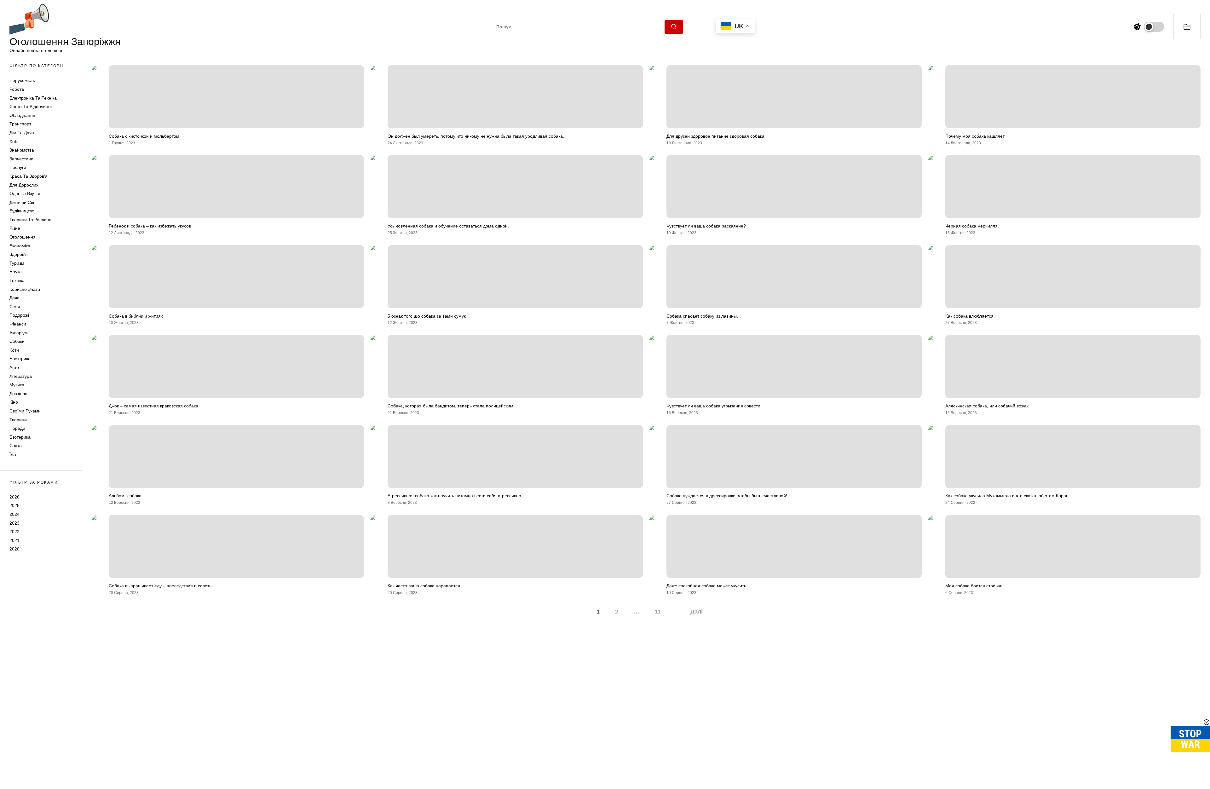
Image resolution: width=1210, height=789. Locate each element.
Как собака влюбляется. (970, 316)
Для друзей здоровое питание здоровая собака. (716, 136)
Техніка (17, 280)
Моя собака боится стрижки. (974, 585)
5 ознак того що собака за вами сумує (427, 316)
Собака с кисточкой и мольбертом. (145, 136)
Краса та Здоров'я (28, 176)
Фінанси (17, 323)
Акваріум (18, 332)
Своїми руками (25, 410)
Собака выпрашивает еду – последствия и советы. (161, 585)
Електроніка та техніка (33, 98)
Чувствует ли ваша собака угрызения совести (713, 405)
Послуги (17, 167)
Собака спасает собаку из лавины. (702, 316)
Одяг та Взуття (24, 193)
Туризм (16, 263)
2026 (14, 496)
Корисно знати (24, 289)
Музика (16, 384)
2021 (14, 540)
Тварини (18, 419)
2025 (14, 505)
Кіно (13, 402)
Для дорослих (23, 184)
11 (658, 611)
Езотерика (20, 437)
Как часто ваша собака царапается (424, 585)
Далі (696, 611)
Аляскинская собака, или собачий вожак (986, 405)
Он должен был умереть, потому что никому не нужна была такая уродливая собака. (476, 136)
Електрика (20, 358)
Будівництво (21, 210)
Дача (14, 297)
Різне (14, 228)
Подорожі (19, 315)
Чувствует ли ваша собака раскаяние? (706, 225)
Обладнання (22, 115)
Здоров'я (18, 254)
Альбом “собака (125, 495)
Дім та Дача (21, 132)
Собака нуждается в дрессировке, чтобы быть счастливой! (726, 495)
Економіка (19, 245)
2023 (14, 523)
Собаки (17, 341)
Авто (14, 367)
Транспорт (20, 123)
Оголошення (22, 236)
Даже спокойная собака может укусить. (706, 585)
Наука (15, 271)
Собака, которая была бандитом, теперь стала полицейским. (451, 405)
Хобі (13, 141)
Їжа (12, 454)
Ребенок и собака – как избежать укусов (150, 225)
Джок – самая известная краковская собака (153, 405)
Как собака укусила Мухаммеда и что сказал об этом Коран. (1007, 495)
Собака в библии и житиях (136, 316)
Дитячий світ (22, 202)
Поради (17, 428)
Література (20, 376)
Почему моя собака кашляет (975, 136)
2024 (14, 514)
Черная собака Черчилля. (972, 225)
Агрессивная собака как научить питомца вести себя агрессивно (454, 495)
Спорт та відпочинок (31, 106)
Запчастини (21, 158)
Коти (14, 350)
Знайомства (21, 150)
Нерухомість (22, 80)
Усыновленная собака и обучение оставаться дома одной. (448, 225)
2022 (14, 531)
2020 (14, 548)
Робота (16, 89)
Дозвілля (18, 393)
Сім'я (14, 306)
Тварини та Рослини (30, 219)
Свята (15, 445)
